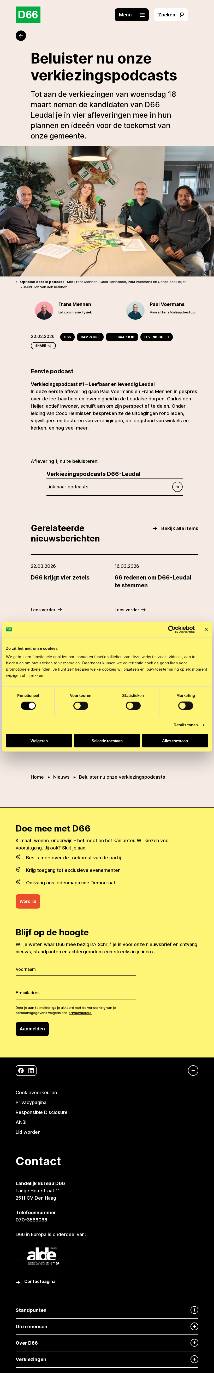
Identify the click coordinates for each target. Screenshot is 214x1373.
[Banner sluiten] (206, 629)
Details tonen (186, 725)
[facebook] (21, 1070)
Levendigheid (156, 337)
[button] (134, 14)
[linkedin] (31, 1070)
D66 (67, 337)
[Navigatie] (190, 1070)
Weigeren (39, 740)
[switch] (80, 706)
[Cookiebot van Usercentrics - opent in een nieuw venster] (172, 629)
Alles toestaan (175, 740)
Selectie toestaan (107, 740)
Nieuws (61, 777)
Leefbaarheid (122, 337)
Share (40, 346)
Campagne (90, 337)
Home (37, 777)
